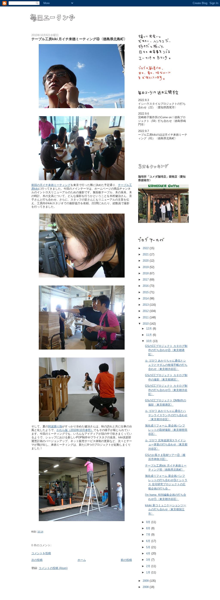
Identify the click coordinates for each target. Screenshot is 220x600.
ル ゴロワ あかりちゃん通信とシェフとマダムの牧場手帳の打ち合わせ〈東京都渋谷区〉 (166, 365)
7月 (148, 534)
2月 (148, 566)
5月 (148, 547)
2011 (146, 317)
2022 (146, 248)
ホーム (82, 560)
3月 (148, 559)
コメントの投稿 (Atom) (53, 568)
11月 (149, 334)
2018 (146, 273)
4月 (148, 553)
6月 (148, 541)
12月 (149, 328)
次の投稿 (37, 560)
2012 (146, 311)
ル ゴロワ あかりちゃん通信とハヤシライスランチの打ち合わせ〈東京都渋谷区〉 (166, 415)
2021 (146, 254)
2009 (146, 580)
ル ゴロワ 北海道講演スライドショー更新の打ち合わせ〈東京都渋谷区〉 (166, 444)
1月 (148, 572)
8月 (148, 528)
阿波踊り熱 (55, 426)
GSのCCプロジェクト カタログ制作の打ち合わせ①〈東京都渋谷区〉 (166, 390)
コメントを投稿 (41, 553)
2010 (146, 323)
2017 (146, 279)
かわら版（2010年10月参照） (75, 430)
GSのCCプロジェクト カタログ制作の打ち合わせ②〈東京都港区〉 (166, 350)
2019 (146, 267)
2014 (146, 298)
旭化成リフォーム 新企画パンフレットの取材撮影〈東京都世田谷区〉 (166, 430)
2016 (146, 285)
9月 (148, 522)
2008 (146, 587)
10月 (149, 341)
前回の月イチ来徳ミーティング (50, 185)
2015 (146, 292)
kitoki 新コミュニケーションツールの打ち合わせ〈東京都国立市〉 (165, 509)
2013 (146, 304)
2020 (146, 260)
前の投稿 (126, 560)
